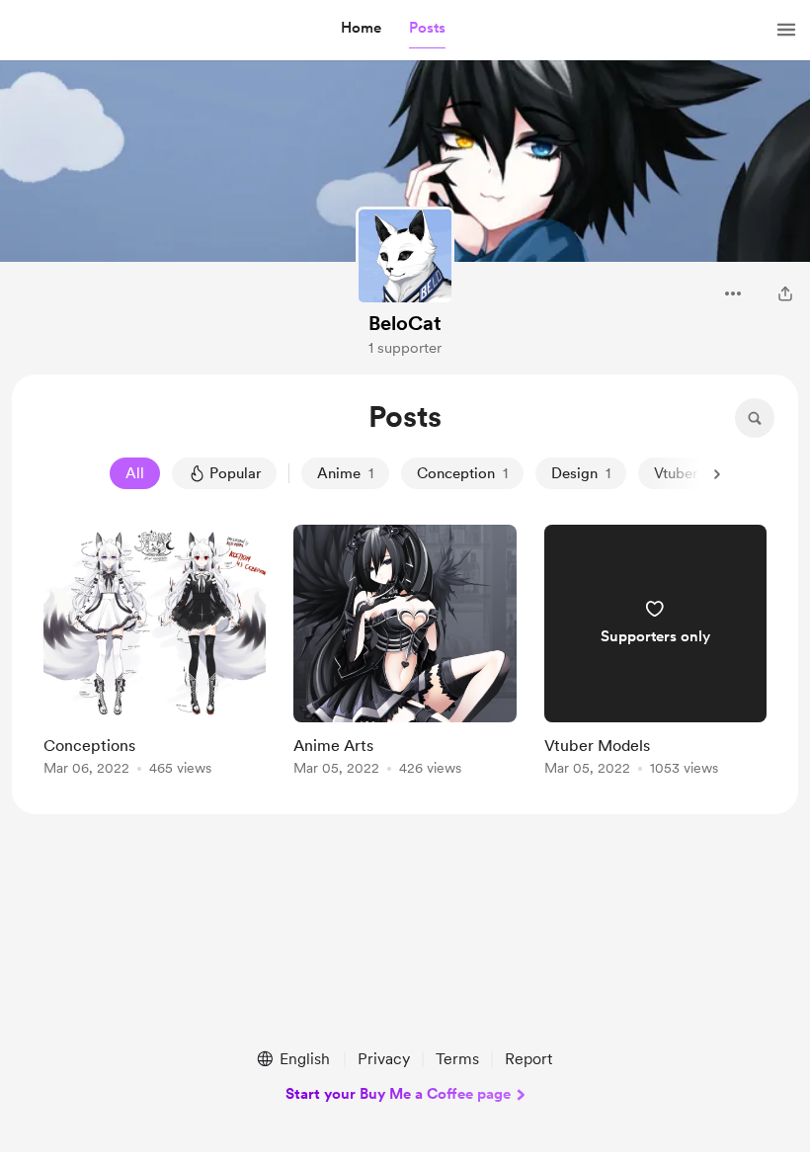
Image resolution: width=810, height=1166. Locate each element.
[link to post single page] (155, 654)
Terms (457, 1058)
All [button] (134, 473)
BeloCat (405, 323)
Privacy (384, 1058)
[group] (155, 654)
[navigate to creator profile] (405, 256)
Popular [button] (235, 473)
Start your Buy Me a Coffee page (398, 1094)
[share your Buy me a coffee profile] (785, 293)
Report (528, 1058)
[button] (361, 28)
